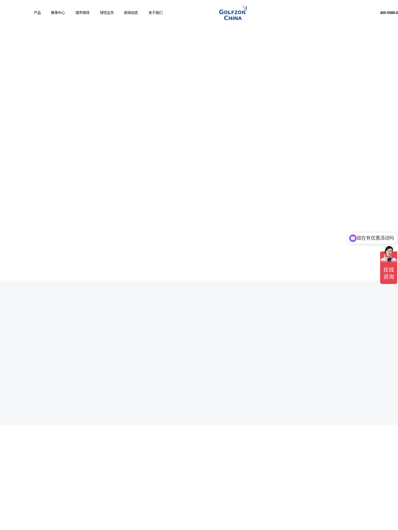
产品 (37, 13)
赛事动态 (377, 346)
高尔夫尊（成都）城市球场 (242, 346)
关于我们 (155, 13)
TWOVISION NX (138, 332)
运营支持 (324, 339)
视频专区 (348, 58)
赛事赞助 (377, 339)
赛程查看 (377, 332)
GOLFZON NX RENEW (144, 346)
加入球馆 (324, 332)
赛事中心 (58, 13)
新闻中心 (75, 405)
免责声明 (55, 405)
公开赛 (377, 320)
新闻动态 (131, 13)
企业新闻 (272, 58)
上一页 (68, 273)
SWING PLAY (136, 366)
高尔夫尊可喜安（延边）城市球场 (247, 339)
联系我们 (94, 405)
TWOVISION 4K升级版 (143, 339)
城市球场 (82, 13)
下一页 (284, 273)
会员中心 (114, 405)
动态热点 (297, 58)
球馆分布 (324, 346)
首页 (55, 88)
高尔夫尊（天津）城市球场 (242, 332)
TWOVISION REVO (141, 353)
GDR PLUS (134, 360)
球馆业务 (107, 13)
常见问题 (373, 58)
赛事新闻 (322, 58)
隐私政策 (36, 405)
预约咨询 (324, 353)
